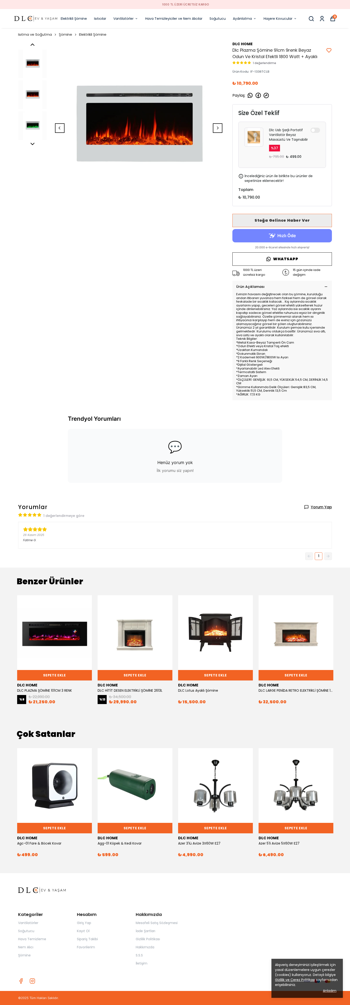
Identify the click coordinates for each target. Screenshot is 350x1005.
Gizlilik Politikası (148, 939)
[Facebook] (21, 981)
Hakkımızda (145, 947)
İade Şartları (145, 931)
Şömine (65, 34)
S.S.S (139, 955)
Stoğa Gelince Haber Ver (282, 220)
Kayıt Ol (83, 931)
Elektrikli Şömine (74, 18)
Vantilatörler (123, 18)
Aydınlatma (242, 18)
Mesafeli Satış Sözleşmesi (157, 922)
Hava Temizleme (32, 939)
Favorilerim (86, 947)
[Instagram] (32, 981)
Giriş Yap (84, 922)
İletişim (141, 963)
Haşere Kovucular (278, 18)
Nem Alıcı (25, 947)
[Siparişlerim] (322, 19)
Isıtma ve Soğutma (35, 34)
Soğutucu (218, 18)
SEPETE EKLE (54, 675)
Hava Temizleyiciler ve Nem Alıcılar (173, 18)
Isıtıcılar (100, 18)
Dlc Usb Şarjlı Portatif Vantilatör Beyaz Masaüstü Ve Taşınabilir (288, 135)
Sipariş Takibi (87, 939)
